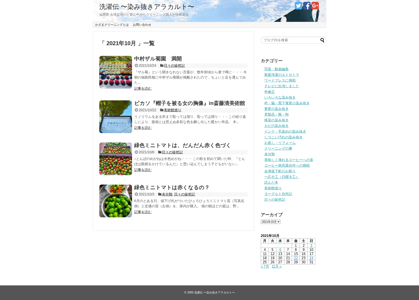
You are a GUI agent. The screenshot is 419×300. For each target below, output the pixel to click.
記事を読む (143, 88)
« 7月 (265, 266)
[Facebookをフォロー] (306, 7)
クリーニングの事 (278, 148)
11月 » (277, 266)
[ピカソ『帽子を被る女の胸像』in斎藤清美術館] (115, 116)
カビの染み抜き (276, 126)
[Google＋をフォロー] (315, 7)
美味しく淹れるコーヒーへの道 (288, 160)
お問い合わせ (142, 24)
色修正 (269, 92)
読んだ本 (271, 182)
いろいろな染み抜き (280, 97)
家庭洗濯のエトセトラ (281, 75)
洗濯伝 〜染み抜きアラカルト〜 (146, 6)
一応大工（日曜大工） (281, 177)
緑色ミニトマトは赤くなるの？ (172, 187)
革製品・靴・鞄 (276, 114)
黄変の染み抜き (276, 109)
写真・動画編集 (276, 69)
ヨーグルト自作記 (278, 194)
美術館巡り (172, 110)
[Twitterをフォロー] (298, 7)
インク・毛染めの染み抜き (285, 131)
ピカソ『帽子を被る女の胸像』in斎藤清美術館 (189, 103)
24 (311, 258)
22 (296, 258)
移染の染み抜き (276, 120)
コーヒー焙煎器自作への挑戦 (287, 165)
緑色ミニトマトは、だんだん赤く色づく (182, 145)
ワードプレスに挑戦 (280, 80)
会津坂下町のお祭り (280, 171)
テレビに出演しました (281, 86)
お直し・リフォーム (280, 143)
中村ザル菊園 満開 (158, 59)
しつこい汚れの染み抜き (283, 137)
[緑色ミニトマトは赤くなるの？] (115, 201)
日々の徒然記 (174, 65)
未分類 (167, 194)
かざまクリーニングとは (112, 24)
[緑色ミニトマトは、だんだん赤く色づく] (115, 158)
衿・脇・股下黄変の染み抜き (287, 103)
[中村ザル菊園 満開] (115, 72)
